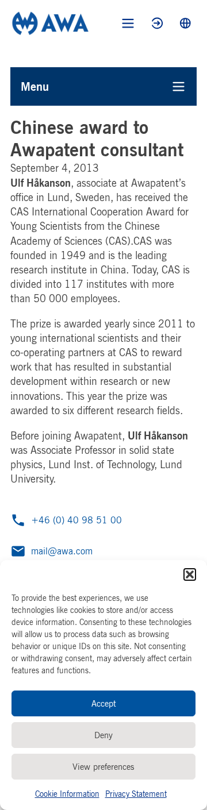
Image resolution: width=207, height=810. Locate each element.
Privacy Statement (136, 793)
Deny (103, 735)
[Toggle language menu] (185, 23)
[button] (189, 574)
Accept (103, 703)
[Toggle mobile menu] (128, 23)
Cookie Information (67, 793)
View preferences (103, 766)
